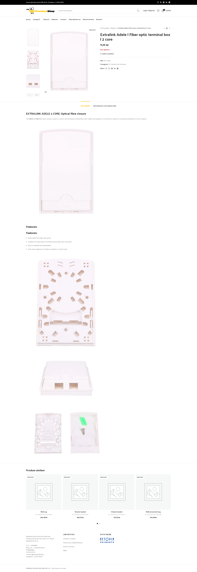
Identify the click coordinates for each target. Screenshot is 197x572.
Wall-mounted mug (153, 511)
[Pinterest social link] (163, 2)
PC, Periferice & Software (117, 64)
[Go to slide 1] (97, 523)
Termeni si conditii (69, 539)
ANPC (65, 551)
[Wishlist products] (158, 10)
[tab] (85, 104)
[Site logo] (40, 10)
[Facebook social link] (158, 2)
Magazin (113, 28)
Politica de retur (68, 547)
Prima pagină (104, 28)
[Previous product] (164, 28)
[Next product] (169, 28)
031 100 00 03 (30, 552)
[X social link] (160, 2)
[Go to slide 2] (99, 523)
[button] (29, 95)
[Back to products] (166, 28)
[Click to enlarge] (46, 92)
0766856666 (30, 550)
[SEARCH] (138, 10)
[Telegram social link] (169, 2)
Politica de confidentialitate (73, 543)
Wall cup (44, 511)
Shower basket (80, 511)
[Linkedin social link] (166, 2)
